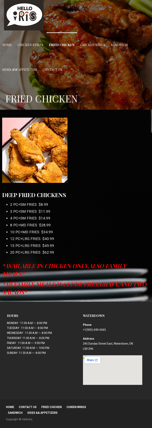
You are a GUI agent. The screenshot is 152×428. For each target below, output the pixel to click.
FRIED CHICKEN (62, 45)
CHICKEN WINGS (92, 45)
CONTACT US (52, 69)
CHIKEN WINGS (76, 407)
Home (7, 45)
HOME (10, 407)
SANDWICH (119, 45)
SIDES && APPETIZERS (19, 69)
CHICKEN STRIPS (30, 45)
